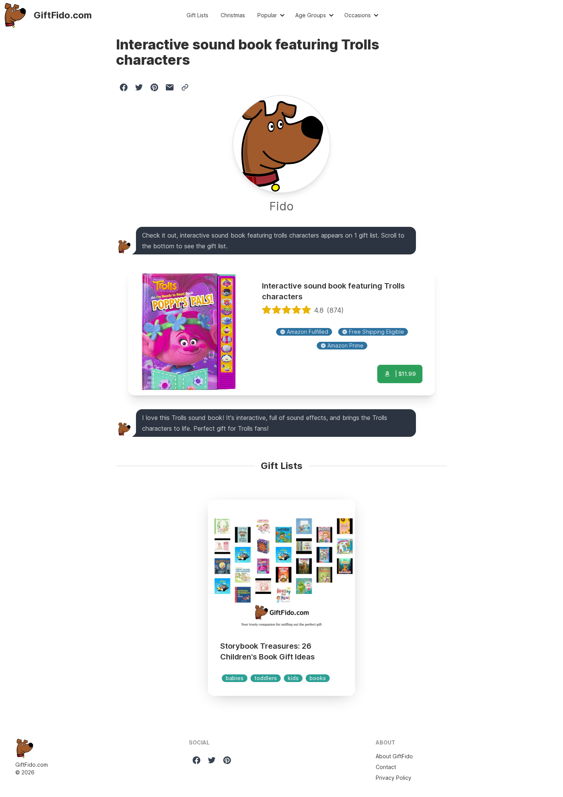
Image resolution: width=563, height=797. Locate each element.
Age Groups (310, 15)
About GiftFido (394, 756)
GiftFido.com (31, 764)
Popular (267, 15)
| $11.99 (405, 374)
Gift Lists (197, 15)
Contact (386, 767)
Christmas (233, 15)
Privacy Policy (393, 777)
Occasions (357, 15)
